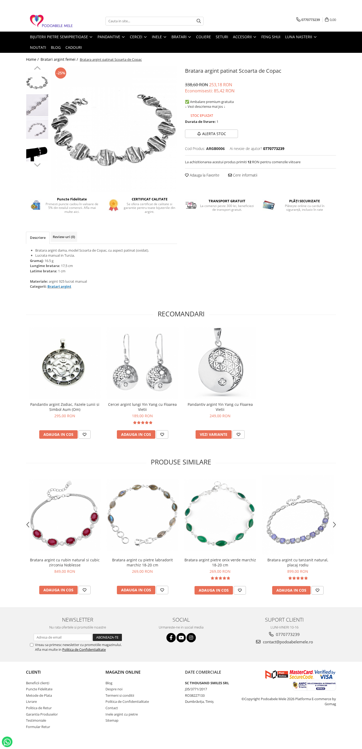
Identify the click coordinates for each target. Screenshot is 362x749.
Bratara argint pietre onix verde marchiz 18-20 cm (220, 562)
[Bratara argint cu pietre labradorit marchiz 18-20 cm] (142, 515)
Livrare (31, 701)
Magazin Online (122, 672)
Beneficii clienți (37, 683)
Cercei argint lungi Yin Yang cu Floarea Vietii (142, 407)
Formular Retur (38, 726)
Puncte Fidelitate (39, 689)
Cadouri (73, 47)
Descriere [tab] (38, 237)
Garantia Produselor (42, 714)
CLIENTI (33, 672)
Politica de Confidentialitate (84, 649)
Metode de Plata (39, 695)
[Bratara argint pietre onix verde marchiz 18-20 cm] (220, 515)
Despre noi (113, 689)
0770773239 (287, 634)
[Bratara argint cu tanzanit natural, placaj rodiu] (298, 515)
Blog (108, 683)
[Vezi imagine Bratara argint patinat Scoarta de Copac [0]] (37, 83)
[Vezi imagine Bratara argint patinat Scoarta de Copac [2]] (37, 128)
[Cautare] (199, 21)
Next (37, 164)
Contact (111, 707)
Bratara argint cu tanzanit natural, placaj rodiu (297, 562)
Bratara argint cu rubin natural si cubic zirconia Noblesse (65, 562)
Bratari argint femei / (60, 59)
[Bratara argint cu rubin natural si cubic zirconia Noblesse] (65, 515)
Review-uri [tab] (64, 236)
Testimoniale (36, 720)
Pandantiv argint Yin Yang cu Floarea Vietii (220, 407)
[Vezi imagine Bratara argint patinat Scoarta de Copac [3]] (37, 150)
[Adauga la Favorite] (84, 434)
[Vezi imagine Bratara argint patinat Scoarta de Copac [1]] (37, 105)
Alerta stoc (214, 133)
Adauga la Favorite (204, 175)
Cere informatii (244, 175)
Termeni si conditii (119, 695)
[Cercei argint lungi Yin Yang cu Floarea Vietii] (142, 363)
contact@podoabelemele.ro (287, 641)
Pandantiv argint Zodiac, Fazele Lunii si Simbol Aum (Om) (64, 407)
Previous (37, 68)
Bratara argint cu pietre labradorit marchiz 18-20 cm (142, 562)
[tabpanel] (114, 129)
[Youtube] (181, 637)
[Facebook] (171, 637)
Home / (33, 59)
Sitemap (111, 720)
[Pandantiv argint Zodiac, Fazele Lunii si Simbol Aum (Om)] (65, 363)
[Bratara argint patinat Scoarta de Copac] (114, 129)
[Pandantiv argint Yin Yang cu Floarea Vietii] (220, 363)
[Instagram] (191, 637)
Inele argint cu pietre (121, 714)
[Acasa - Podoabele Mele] (52, 21)
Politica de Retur (39, 707)
